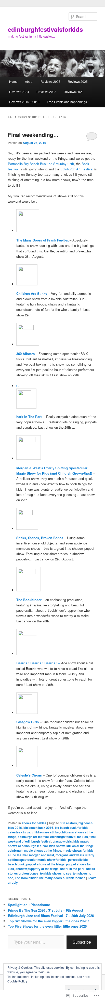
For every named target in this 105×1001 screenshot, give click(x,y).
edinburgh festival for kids (69, 836)
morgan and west (41, 855)
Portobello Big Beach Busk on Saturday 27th (41, 163)
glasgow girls (62, 841)
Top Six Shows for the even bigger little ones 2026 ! (48, 920)
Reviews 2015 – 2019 (24, 102)
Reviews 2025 (78, 81)
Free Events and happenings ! (67, 102)
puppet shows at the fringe (45, 864)
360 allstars (68, 823)
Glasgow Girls (27, 721)
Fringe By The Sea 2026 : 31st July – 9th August (45, 910)
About (29, 81)
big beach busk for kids (71, 827)
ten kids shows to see (55, 873)
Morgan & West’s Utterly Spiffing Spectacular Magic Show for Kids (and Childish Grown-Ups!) (54, 470)
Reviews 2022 (74, 91)
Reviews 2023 (46, 91)
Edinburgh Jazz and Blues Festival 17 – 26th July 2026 (51, 915)
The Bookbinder (29, 599)
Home (13, 81)
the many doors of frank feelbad (62, 878)
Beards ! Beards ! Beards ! (36, 662)
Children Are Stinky (31, 293)
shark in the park (72, 868)
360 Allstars (25, 353)
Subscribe (82, 942)
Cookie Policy (17, 981)
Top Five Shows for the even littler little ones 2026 (47, 926)
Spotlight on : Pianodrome (29, 904)
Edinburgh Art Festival (76, 169)
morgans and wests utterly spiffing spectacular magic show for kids (51, 857)
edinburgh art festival (33, 836)
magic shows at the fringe (42, 850)
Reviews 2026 (50, 81)
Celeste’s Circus (29, 775)
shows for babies (34, 823)
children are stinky (45, 832)
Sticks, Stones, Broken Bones (39, 537)
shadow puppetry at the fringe (37, 868)
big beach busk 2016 (38, 827)
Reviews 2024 (19, 91)
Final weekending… (33, 134)
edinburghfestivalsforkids (45, 29)
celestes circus (19, 832)
